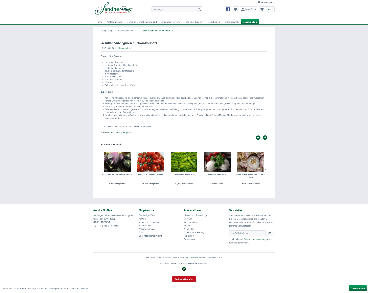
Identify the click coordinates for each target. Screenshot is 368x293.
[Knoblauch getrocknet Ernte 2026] (250, 162)
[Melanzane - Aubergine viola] (117, 162)
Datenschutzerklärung (194, 232)
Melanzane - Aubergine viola (117, 175)
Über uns (188, 218)
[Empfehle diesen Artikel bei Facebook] (265, 137)
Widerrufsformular (147, 228)
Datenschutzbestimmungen (256, 239)
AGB (141, 232)
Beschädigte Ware (147, 215)
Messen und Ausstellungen (196, 215)
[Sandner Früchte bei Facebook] (228, 9)
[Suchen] (199, 9)
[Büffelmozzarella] (217, 162)
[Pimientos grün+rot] (184, 162)
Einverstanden (358, 288)
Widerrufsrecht (145, 225)
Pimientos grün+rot (184, 175)
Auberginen (126, 132)
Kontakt (142, 218)
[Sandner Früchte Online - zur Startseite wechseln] (114, 9)
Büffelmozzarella (217, 175)
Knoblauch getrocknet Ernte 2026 (251, 176)
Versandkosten (192, 257)
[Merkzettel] (236, 9)
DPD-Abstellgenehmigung (150, 235)
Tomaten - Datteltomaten (150, 175)
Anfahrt (187, 225)
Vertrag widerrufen (184, 278)
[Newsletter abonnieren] (269, 233)
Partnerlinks (189, 239)
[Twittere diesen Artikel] (259, 137)
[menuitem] (177, 9)
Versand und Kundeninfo (150, 222)
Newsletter (189, 228)
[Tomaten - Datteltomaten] (150, 162)
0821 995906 (101, 222)
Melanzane (115, 132)
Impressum (189, 235)
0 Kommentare (124, 48)
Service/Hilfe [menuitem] (266, 2)
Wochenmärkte (191, 222)
